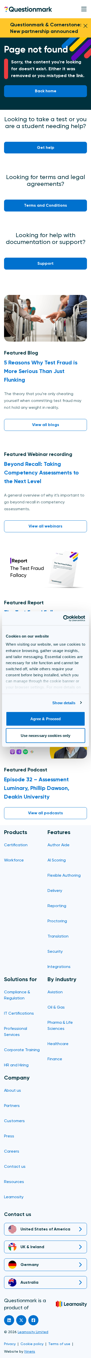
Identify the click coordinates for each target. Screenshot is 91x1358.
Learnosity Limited (33, 1332)
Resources (14, 1181)
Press (9, 1136)
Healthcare (58, 1043)
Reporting (57, 905)
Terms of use (59, 1344)
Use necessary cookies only (46, 735)
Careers (11, 1151)
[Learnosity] (71, 1304)
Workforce (14, 860)
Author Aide (59, 844)
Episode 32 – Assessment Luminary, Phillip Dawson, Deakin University (36, 788)
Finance (55, 1058)
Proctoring (57, 921)
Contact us (15, 1166)
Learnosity (14, 1196)
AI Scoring (57, 860)
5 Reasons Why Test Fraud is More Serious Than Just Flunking (40, 371)
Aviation (55, 992)
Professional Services (15, 1031)
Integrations (59, 966)
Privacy (10, 1344)
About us (12, 1090)
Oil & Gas (56, 1007)
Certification (16, 844)
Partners (12, 1105)
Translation (58, 936)
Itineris (29, 1351)
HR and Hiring (16, 1065)
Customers (14, 1120)
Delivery (55, 890)
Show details (63, 702)
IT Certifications (19, 1013)
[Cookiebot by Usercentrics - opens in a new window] (64, 618)
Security (55, 951)
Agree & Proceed (45, 719)
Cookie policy (31, 1344)
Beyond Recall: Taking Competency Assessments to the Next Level (41, 473)
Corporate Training (22, 1049)
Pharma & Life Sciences (60, 1025)
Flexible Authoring (64, 875)
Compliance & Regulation (17, 995)
